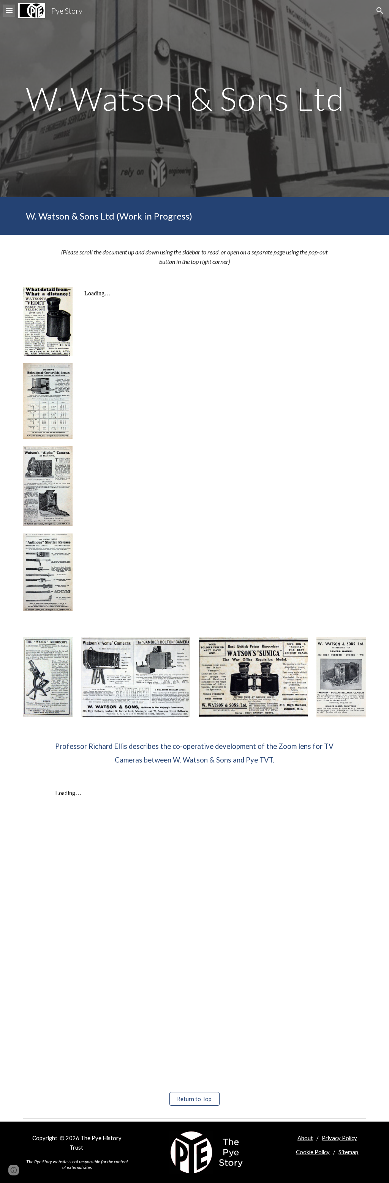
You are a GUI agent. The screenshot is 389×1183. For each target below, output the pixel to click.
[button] (9, 10)
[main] (195, 98)
